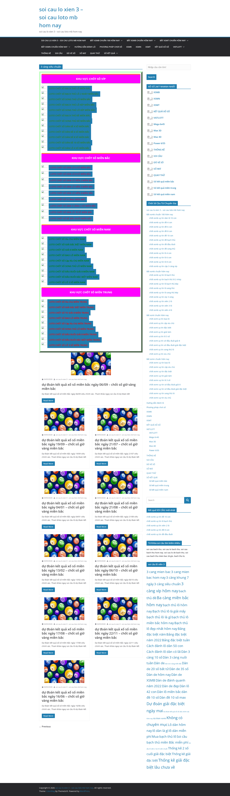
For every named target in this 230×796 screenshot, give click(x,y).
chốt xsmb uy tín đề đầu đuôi (162, 244)
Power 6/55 (160, 143)
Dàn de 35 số (178, 669)
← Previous (45, 726)
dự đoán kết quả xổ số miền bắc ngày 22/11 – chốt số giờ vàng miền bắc (116, 633)
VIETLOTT (177, 47)
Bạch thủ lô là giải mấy (169, 611)
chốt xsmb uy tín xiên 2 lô (160, 301)
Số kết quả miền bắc (164, 181)
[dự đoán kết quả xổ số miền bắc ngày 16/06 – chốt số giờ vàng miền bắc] (64, 671)
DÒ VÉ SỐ (71, 53)
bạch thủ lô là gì (159, 617)
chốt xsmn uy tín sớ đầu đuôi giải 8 (164, 384)
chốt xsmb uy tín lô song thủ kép (163, 292)
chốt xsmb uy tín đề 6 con (160, 227)
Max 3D (158, 130)
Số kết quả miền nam (165, 194)
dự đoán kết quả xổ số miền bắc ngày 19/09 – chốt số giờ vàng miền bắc (63, 444)
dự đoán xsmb (159, 718)
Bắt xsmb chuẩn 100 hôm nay (105, 40)
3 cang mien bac (159, 572)
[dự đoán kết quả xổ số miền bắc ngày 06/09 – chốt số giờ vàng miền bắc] (91, 364)
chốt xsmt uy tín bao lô (159, 319)
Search (151, 77)
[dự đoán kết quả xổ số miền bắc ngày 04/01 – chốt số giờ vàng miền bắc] (64, 482)
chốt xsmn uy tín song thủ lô (161, 393)
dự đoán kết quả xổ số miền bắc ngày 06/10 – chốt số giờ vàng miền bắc (116, 570)
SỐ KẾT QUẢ (109, 53)
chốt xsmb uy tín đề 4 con (160, 222)
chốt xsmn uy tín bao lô (159, 362)
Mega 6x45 (159, 124)
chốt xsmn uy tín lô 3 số (159, 380)
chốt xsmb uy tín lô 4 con (160, 253)
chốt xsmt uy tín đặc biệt (160, 327)
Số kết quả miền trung (165, 187)
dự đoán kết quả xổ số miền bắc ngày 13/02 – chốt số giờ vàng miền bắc (63, 570)
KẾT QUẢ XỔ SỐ (162, 47)
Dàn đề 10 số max (172, 697)
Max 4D (158, 136)
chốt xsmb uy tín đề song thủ (162, 248)
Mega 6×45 (154, 437)
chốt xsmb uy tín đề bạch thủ (162, 240)
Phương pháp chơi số (111, 47)
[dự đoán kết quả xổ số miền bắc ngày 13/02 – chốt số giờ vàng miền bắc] (64, 545)
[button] (121, 40)
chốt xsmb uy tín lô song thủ (161, 288)
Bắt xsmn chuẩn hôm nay (54, 47)
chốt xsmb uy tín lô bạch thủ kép (163, 284)
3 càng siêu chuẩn (167, 584)
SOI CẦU (58, 53)
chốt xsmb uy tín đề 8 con (160, 231)
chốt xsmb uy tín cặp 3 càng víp (163, 266)
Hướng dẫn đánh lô (85, 47)
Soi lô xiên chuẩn (162, 749)
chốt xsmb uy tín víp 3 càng (161, 297)
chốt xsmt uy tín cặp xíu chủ (161, 323)
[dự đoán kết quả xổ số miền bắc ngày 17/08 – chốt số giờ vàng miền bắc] (64, 608)
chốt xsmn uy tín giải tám (160, 376)
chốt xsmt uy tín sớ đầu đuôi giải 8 (164, 340)
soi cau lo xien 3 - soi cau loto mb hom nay (71, 379)
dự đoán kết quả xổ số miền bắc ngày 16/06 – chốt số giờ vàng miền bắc (63, 696)
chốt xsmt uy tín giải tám (160, 332)
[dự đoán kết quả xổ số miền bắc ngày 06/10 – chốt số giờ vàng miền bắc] (117, 545)
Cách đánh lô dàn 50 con (165, 646)
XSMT (148, 47)
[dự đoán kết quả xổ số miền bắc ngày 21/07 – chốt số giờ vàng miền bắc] (117, 419)
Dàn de (159, 663)
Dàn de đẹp (170, 686)
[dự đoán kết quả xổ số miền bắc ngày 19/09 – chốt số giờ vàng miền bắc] (64, 419)
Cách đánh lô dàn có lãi (164, 651)
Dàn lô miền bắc (169, 691)
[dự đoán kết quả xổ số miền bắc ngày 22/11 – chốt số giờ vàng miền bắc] (117, 608)
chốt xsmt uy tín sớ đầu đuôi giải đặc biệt (167, 345)
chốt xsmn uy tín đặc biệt (160, 371)
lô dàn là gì (160, 730)
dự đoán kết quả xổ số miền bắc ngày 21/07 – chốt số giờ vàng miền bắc (116, 444)
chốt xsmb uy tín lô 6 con (160, 257)
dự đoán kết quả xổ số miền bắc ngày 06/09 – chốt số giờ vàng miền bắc (89, 386)
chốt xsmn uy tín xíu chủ (160, 397)
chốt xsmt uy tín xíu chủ (160, 354)
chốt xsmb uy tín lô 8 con (160, 262)
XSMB (129, 47)
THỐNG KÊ (46, 53)
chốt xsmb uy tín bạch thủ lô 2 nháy (165, 279)
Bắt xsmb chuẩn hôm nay (140, 40)
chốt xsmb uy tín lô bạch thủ (162, 275)
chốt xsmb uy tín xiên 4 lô (160, 310)
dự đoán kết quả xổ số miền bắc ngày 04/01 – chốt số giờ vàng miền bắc (63, 507)
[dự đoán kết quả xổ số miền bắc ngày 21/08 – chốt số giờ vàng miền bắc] (117, 482)
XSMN (138, 47)
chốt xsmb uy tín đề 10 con (161, 235)
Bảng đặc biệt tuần (176, 640)
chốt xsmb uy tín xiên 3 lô (160, 305)
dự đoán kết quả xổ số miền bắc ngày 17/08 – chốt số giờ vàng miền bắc (63, 633)
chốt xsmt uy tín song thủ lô (161, 349)
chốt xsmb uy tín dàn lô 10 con (162, 218)
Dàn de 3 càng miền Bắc (173, 664)
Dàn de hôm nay (159, 674)
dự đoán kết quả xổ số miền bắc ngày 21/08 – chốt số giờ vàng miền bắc (116, 507)
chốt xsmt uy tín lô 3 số (159, 336)
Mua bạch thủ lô (164, 736)
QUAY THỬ (95, 53)
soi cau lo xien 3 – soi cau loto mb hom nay (61, 17)
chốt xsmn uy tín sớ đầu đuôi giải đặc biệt (168, 389)
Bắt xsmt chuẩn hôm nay (173, 40)
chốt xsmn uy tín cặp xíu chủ (162, 367)
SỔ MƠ (83, 53)
